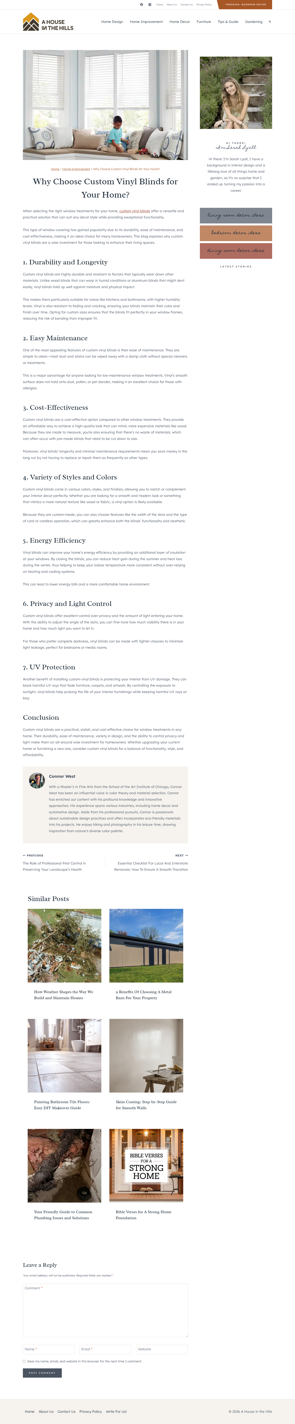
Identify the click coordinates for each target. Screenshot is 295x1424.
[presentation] (64, 946)
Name (31, 1349)
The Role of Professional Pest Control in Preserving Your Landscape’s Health (54, 863)
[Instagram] (150, 4)
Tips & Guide (228, 21)
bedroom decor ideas (236, 233)
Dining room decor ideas (236, 251)
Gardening (253, 21)
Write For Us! (116, 1411)
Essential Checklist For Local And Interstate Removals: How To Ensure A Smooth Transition (151, 863)
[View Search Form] (270, 22)
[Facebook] (141, 4)
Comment (34, 1288)
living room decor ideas (236, 215)
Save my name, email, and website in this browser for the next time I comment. (84, 1361)
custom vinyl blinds (134, 211)
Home (159, 4)
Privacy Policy (204, 4)
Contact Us (187, 4)
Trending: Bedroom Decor (246, 4)
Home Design (112, 21)
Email (87, 1349)
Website (144, 1349)
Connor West (62, 776)
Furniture (204, 21)
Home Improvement (146, 21)
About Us (172, 4)
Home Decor (180, 21)
